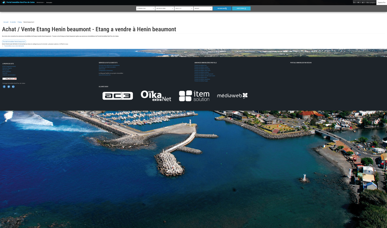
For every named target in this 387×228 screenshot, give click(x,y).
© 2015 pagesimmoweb (9, 66)
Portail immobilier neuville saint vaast (205, 76)
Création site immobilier (9, 75)
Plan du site (6, 70)
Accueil (6, 22)
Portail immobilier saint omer (202, 70)
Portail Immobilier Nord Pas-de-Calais (21, 2)
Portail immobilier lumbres (202, 72)
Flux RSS (5, 73)
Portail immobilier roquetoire (202, 79)
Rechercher (221, 8)
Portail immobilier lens (201, 65)
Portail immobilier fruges (201, 81)
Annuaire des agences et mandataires (109, 65)
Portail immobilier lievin (201, 77)
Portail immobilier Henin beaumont (14, 41)
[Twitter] (8, 86)
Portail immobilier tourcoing (202, 69)
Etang (20, 22)
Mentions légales (7, 68)
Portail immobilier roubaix (201, 67)
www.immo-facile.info (105, 75)
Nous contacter (7, 71)
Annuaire (49, 2)
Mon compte (370, 2)
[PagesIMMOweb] (10, 78)
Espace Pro (381, 2)
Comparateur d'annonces (106, 70)
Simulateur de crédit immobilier (107, 67)
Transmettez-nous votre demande (14, 46)
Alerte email (241, 8)
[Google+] (13, 86)
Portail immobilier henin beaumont (204, 74)
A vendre (13, 22)
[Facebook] (4, 86)
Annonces (40, 2)
